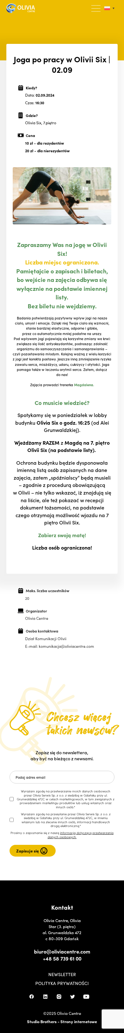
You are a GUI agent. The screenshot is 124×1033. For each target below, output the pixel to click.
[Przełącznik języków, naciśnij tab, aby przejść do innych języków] (109, 8)
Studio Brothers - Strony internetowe (62, 1021)
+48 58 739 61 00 (62, 958)
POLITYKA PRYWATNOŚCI (62, 983)
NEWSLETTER (62, 974)
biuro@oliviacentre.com (62, 951)
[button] (96, 8)
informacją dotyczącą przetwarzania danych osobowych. (81, 835)
